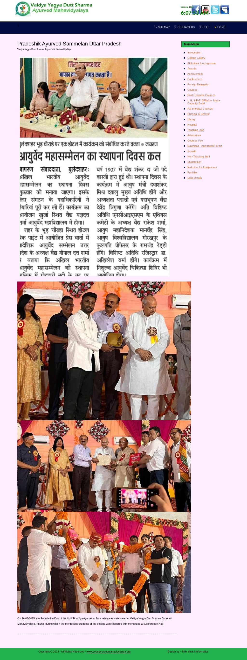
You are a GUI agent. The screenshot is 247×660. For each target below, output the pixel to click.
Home (221, 27)
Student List (194, 161)
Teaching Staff (195, 129)
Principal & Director (198, 113)
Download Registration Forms (204, 145)
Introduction (194, 52)
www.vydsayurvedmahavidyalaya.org (108, 651)
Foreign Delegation (198, 84)
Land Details (194, 177)
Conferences (195, 79)
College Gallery (196, 57)
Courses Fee (195, 140)
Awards (191, 68)
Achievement (195, 73)
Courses (192, 89)
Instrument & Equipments (202, 167)
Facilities (192, 172)
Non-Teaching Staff (198, 156)
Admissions (194, 135)
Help (206, 27)
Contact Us (186, 27)
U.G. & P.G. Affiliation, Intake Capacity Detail (203, 102)
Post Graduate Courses (201, 95)
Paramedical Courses (200, 108)
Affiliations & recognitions (201, 63)
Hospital (192, 124)
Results (191, 151)
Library (191, 119)
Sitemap (164, 27)
